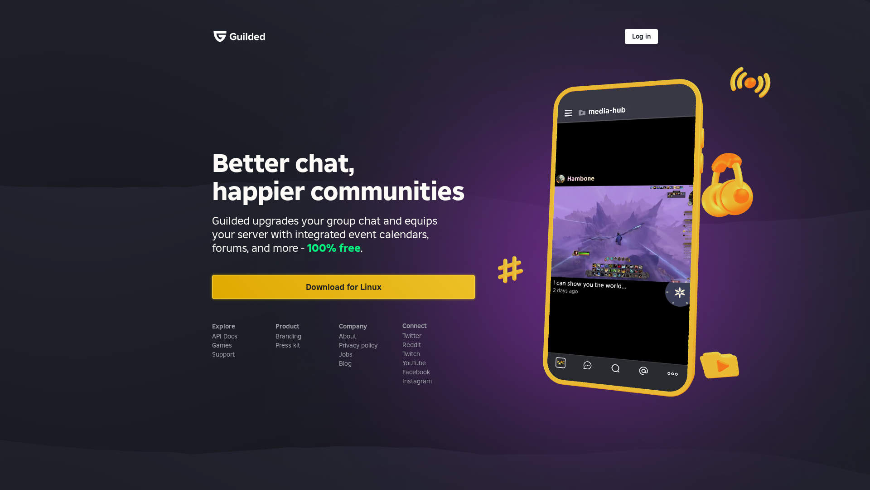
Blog (345, 363)
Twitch (411, 354)
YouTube (414, 363)
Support (223, 354)
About (347, 336)
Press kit (288, 345)
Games (222, 345)
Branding (288, 336)
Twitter (411, 335)
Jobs (346, 354)
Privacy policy (358, 345)
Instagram (417, 381)
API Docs (224, 336)
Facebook (416, 372)
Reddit (411, 344)
